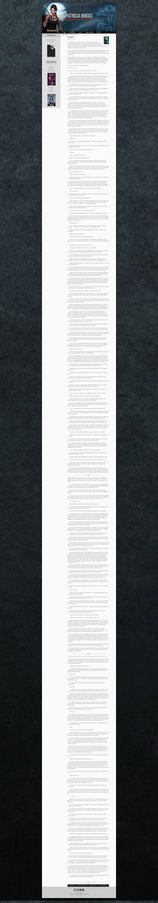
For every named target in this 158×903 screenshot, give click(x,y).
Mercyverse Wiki (89, 32)
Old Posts (99, 32)
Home (62, 34)
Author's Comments (82, 885)
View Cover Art (93, 885)
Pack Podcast (72, 32)
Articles (80, 32)
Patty (58, 32)
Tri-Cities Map (103, 885)
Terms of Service (79, 895)
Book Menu (71, 885)
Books (65, 32)
